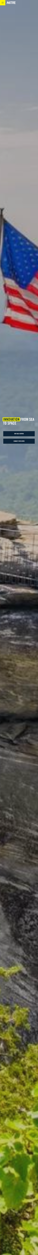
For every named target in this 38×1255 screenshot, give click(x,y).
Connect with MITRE (19, 441)
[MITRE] (11, 2)
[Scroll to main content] (19, 1250)
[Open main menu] (2, 2)
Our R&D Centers (19, 434)
